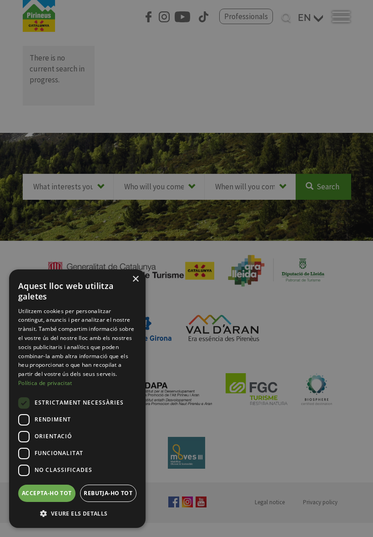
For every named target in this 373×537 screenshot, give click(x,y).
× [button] (135, 279)
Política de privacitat (45, 383)
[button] (77, 513)
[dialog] (77, 398)
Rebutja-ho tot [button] (108, 493)
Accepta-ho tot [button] (47, 493)
